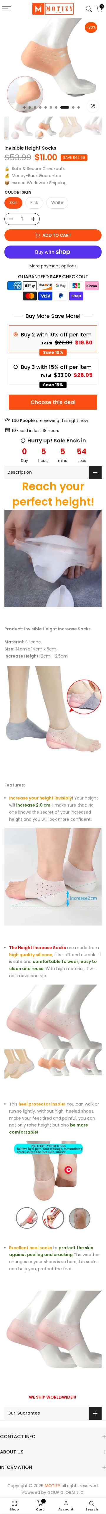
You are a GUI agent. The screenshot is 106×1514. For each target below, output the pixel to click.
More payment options (53, 266)
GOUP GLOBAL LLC (65, 1492)
